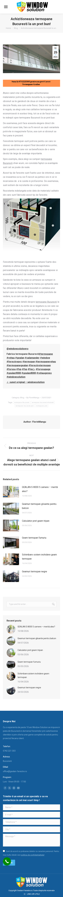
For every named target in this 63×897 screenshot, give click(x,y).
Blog (22, 397)
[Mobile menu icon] (6, 7)
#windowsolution (16, 376)
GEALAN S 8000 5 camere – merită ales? (40, 489)
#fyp (18, 369)
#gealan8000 (29, 373)
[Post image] (11, 492)
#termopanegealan (17, 365)
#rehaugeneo (44, 373)
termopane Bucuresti (21, 402)
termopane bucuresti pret (25, 406)
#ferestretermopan (40, 365)
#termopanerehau (45, 361)
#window (45, 357)
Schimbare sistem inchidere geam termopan (39, 556)
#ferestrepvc (14, 361)
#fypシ (31, 369)
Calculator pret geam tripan (35, 520)
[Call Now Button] (7, 861)
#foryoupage (43, 369)
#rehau (11, 357)
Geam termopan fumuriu (34, 537)
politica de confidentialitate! (32, 855)
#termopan (28, 361)
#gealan (19, 357)
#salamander (32, 357)
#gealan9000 (14, 373)
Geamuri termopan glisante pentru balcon (39, 506)
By (32, 397)
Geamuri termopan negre (34, 571)
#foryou (11, 369)
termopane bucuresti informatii (43, 402)
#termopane (46, 354)
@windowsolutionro (17, 348)
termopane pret (41, 406)
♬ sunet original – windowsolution (26, 382)
